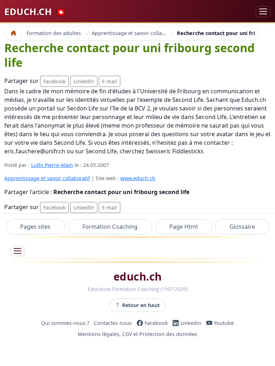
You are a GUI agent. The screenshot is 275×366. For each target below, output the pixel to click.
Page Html (183, 227)
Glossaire (242, 227)
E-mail (109, 81)
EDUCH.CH (35, 11)
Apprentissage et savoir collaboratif (47, 178)
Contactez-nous (113, 323)
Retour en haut (141, 305)
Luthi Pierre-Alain (52, 165)
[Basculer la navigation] (263, 11)
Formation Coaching (110, 227)
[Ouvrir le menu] (17, 251)
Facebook (54, 81)
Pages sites (35, 227)
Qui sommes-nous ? (65, 323)
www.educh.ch (137, 178)
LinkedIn (83, 81)
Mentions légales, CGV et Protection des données (137, 334)
